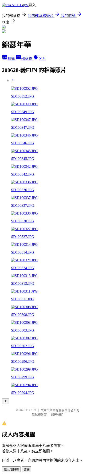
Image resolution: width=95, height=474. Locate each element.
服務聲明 (57, 414)
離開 (27, 469)
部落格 (27, 59)
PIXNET (31, 410)
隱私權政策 (39, 414)
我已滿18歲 (11, 469)
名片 (42, 59)
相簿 (11, 59)
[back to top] (5, 401)
